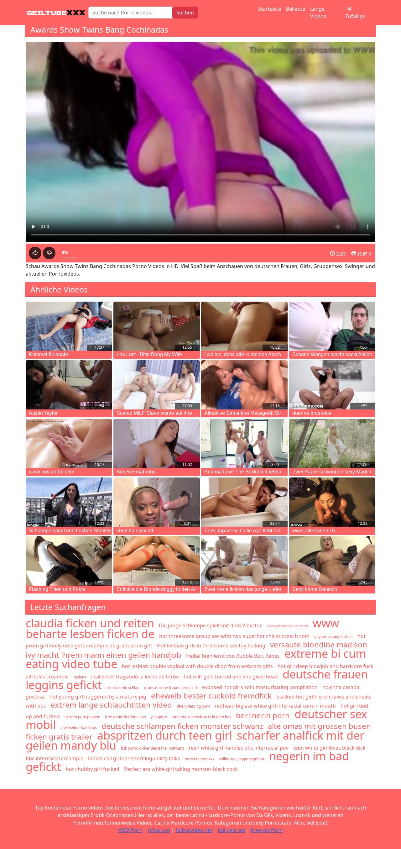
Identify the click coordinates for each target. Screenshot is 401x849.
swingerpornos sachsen (287, 626)
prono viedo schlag (123, 687)
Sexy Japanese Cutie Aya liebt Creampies (251, 530)
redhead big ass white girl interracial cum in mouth (275, 705)
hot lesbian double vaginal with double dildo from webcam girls (197, 666)
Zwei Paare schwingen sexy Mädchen (334, 471)
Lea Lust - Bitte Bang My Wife (149, 354)
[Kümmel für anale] (69, 326)
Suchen (185, 12)
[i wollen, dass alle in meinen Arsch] (244, 326)
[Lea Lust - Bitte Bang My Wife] (156, 326)
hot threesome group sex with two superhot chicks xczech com (234, 636)
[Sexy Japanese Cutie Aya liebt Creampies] (244, 502)
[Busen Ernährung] (156, 443)
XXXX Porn (130, 830)
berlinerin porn (263, 715)
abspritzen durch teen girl (164, 735)
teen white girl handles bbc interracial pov (239, 747)
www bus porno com (51, 471)
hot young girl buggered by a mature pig (97, 696)
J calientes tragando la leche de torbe (135, 676)
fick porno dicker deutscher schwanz (152, 748)
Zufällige (355, 16)
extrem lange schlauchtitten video (111, 704)
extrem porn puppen (82, 717)
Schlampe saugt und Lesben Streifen (70, 530)
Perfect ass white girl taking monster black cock (181, 769)
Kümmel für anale (48, 354)
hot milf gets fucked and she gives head (231, 676)
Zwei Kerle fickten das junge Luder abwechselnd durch (265, 589)
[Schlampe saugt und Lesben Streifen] (69, 502)
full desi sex (231, 830)
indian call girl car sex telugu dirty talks (134, 758)
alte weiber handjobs (78, 727)
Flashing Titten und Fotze (57, 589)
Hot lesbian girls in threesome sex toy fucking (211, 645)
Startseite (269, 8)
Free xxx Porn (267, 830)
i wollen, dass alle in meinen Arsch (242, 354)
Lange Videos (318, 12)
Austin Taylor (43, 413)
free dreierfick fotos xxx (125, 717)
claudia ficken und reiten (90, 623)
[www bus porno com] (69, 443)
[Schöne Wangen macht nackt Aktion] (332, 326)
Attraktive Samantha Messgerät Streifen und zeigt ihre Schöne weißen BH (286, 413)
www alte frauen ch (313, 530)
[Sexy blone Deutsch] (332, 560)
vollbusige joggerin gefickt (241, 759)
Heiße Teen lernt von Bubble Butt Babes (233, 655)
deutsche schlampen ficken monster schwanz (182, 726)
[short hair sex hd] (156, 502)
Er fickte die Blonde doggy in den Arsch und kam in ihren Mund (186, 589)
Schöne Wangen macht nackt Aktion (332, 354)
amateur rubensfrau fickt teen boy (201, 717)
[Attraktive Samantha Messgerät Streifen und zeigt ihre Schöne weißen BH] (244, 384)
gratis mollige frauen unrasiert (170, 687)
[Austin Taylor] (69, 384)
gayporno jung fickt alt (333, 636)
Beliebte (295, 8)
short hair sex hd (135, 530)
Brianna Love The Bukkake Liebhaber (246, 471)
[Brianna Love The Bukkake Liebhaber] (244, 443)
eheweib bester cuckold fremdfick (211, 695)
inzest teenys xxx (199, 759)
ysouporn (159, 717)
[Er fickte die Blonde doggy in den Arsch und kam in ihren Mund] (156, 560)
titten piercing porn (193, 706)
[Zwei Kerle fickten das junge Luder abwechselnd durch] (244, 560)
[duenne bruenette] (332, 384)
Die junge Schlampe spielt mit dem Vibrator (210, 625)
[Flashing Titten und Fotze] (69, 560)
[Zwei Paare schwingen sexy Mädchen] (332, 443)
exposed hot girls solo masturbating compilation (260, 687)
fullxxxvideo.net (193, 830)
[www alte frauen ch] (332, 502)
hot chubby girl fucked (92, 769)
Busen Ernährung (136, 471)
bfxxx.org (159, 830)
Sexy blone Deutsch (314, 589)
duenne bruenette (311, 413)
